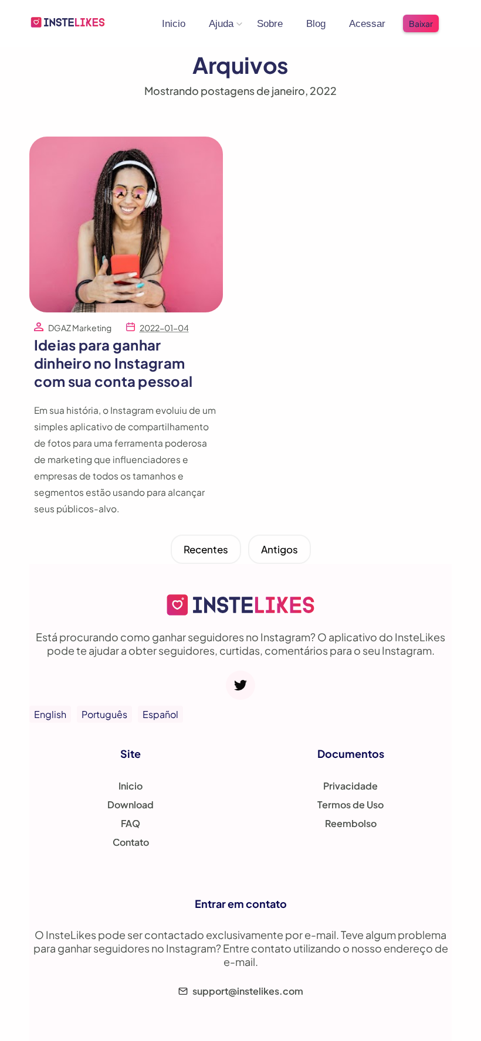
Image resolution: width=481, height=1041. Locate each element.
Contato (131, 842)
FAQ (130, 823)
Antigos (279, 549)
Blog (316, 23)
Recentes (206, 549)
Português (104, 714)
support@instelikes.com (247, 991)
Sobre (270, 23)
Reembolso (351, 823)
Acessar (367, 23)
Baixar (421, 23)
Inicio (173, 23)
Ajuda (221, 23)
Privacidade (350, 786)
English (50, 714)
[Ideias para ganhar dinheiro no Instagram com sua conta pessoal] (126, 308)
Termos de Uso (350, 804)
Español (160, 714)
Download (130, 804)
